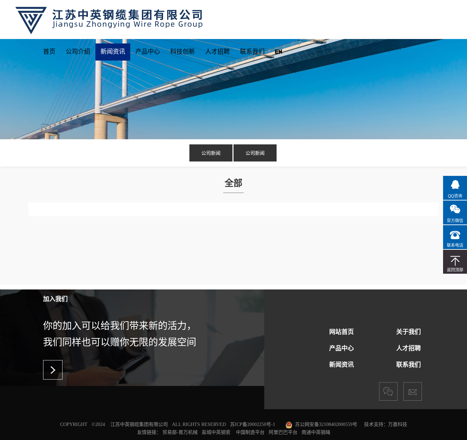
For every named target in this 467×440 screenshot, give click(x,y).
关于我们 (408, 331)
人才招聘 (217, 51)
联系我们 (252, 51)
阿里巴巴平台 (283, 432)
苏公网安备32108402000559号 (326, 424)
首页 (49, 51)
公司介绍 (78, 51)
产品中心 (147, 51)
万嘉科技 (397, 424)
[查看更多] (53, 370)
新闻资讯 (113, 51)
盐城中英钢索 (216, 432)
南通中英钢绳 (316, 432)
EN (278, 51)
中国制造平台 (250, 432)
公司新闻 (211, 153)
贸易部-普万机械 (180, 432)
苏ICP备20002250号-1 (252, 424)
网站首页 (341, 331)
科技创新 (182, 51)
